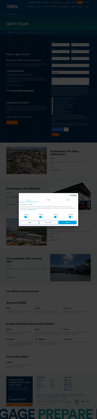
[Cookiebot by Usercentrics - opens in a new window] (71, 196)
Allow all (67, 222)
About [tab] (68, 199)
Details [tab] (48, 199)
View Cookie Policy (31, 209)
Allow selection (48, 222)
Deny (29, 222)
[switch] (41, 217)
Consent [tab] (29, 200)
